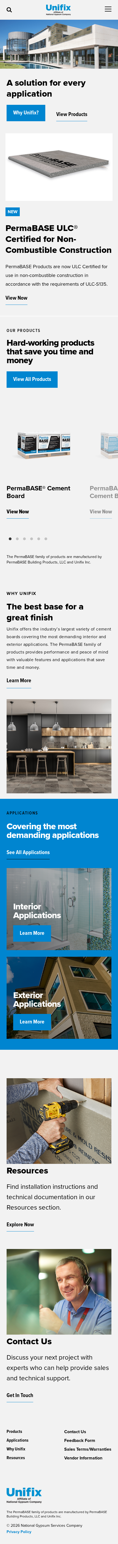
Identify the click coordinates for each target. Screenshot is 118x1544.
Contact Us (75, 1432)
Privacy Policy (19, 1531)
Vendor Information (83, 1458)
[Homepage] (58, 9)
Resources (16, 1458)
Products (14, 1432)
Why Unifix (16, 1449)
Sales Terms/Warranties (87, 1449)
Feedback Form (79, 1440)
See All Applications (28, 852)
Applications (18, 1440)
